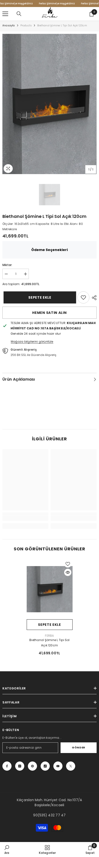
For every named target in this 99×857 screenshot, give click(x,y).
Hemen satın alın (49, 312)
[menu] (5, 14)
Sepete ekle (38, 297)
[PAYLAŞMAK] (93, 297)
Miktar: (7, 265)
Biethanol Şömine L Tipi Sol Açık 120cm (49, 642)
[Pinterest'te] (32, 766)
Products (26, 25)
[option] (49, 104)
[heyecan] (70, 766)
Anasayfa (8, 25)
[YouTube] (57, 766)
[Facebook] (7, 766)
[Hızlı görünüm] (67, 572)
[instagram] (19, 766)
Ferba (49, 636)
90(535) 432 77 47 (49, 815)
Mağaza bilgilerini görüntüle (32, 342)
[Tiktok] (45, 766)
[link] (83, 297)
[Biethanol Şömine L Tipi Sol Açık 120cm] (50, 589)
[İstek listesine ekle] (67, 564)
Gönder (78, 747)
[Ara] (19, 14)
